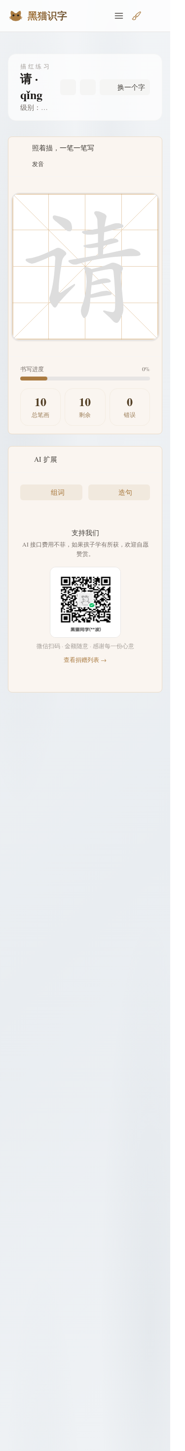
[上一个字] (68, 87)
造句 (125, 492)
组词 (58, 492)
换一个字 (131, 87)
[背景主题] (137, 16)
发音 (38, 164)
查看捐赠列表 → (85, 659)
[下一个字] (88, 87)
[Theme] (154, 16)
